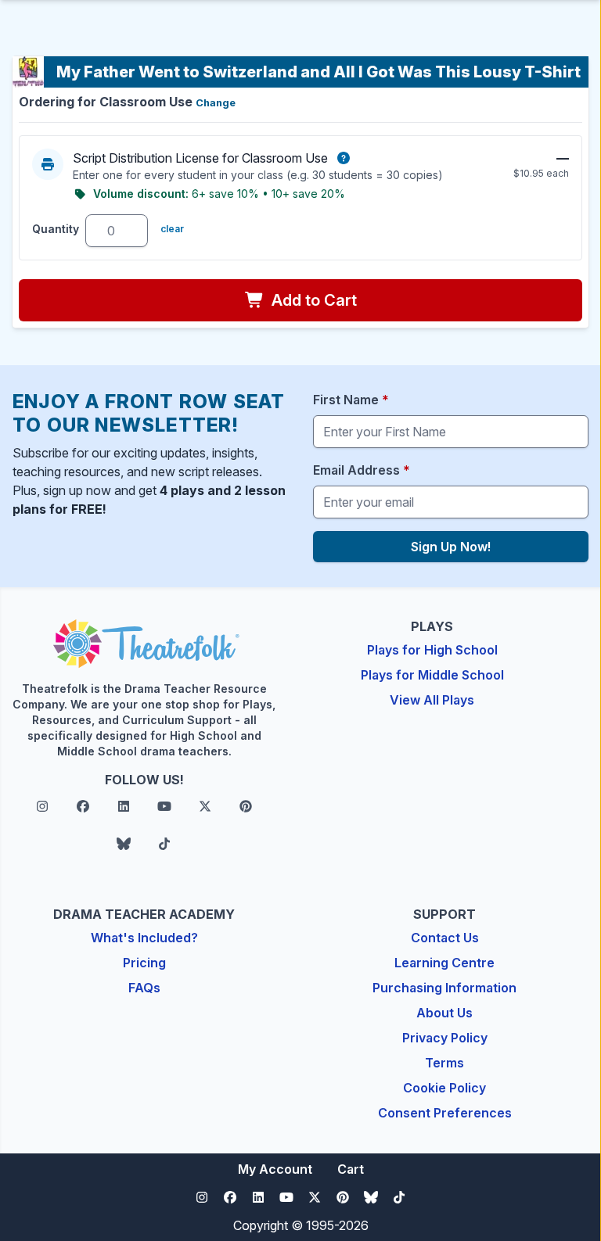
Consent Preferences (445, 1113)
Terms (444, 1063)
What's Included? (144, 937)
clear (172, 229)
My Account (275, 1169)
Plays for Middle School (432, 675)
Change (216, 103)
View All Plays (432, 700)
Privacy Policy (445, 1038)
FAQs (144, 987)
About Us (444, 1012)
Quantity (55, 228)
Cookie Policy (444, 1088)
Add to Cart (312, 300)
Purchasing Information (444, 987)
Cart (350, 1169)
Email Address (361, 470)
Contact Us (445, 937)
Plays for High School (432, 650)
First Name (351, 399)
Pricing (144, 962)
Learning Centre (444, 962)
